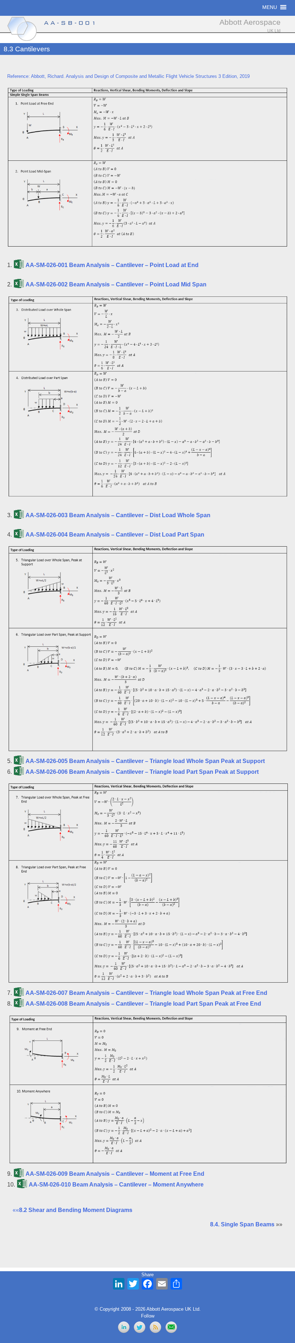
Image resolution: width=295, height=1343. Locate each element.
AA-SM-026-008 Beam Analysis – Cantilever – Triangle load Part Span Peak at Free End (143, 1004)
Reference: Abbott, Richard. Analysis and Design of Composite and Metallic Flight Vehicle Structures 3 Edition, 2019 (128, 76)
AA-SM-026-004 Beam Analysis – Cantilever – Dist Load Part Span (115, 535)
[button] (269, 7)
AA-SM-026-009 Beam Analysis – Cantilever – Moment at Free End (115, 1174)
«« (72, 1210)
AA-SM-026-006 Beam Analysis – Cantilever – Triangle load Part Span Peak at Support (142, 772)
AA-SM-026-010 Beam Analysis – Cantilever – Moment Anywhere (116, 1184)
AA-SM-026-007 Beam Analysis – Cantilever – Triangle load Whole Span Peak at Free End (146, 993)
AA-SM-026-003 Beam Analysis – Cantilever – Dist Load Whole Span (118, 515)
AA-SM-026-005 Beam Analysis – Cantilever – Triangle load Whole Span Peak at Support (145, 761)
